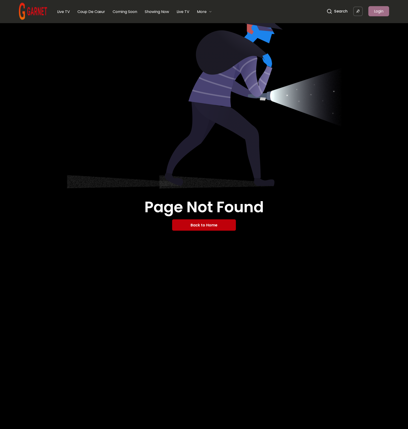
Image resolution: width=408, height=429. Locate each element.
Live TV (63, 11)
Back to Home (204, 225)
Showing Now (157, 11)
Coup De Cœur (91, 11)
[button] (358, 11)
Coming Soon (125, 11)
